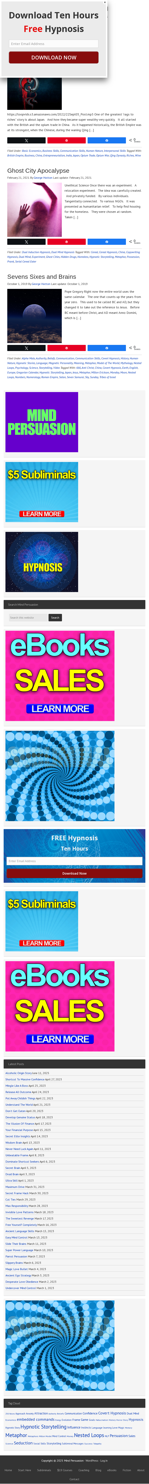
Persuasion (119, 1435)
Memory (128, 1428)
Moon (123, 372)
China (121, 252)
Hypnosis (136, 1419)
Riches (130, 155)
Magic (121, 1427)
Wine (138, 155)
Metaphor (120, 257)
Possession (133, 257)
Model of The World (108, 363)
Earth (125, 367)
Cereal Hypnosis (108, 252)
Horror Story (122, 1420)
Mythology (126, 363)
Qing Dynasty (117, 155)
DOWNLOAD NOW (53, 57)
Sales (131, 1436)
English (133, 367)
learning (107, 1427)
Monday (114, 372)
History (125, 358)
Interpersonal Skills (115, 150)
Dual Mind (133, 1413)
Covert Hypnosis (110, 358)
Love (115, 1427)
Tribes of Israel (107, 377)
